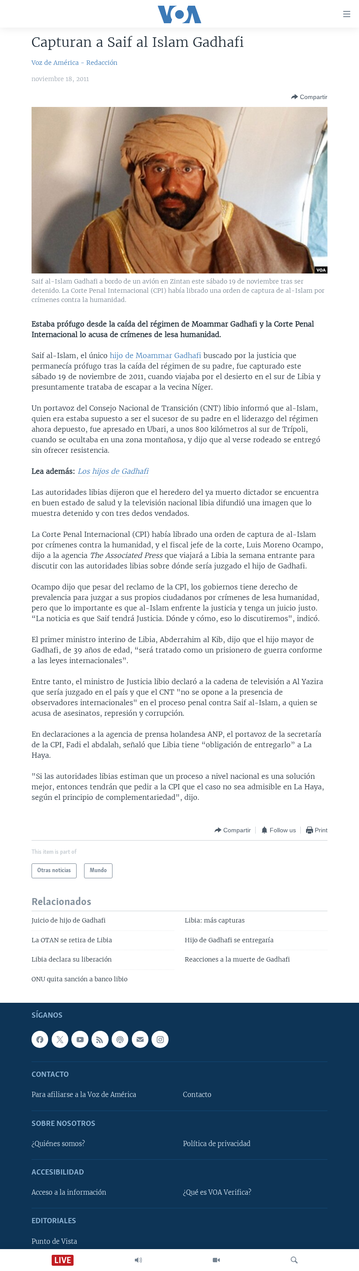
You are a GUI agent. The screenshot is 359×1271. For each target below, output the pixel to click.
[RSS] (100, 1039)
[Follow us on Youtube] (79, 1039)
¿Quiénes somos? (58, 1144)
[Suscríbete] (140, 1039)
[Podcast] (120, 1039)
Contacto (197, 1095)
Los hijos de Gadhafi (112, 471)
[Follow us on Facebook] (40, 1039)
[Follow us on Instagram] (159, 1039)
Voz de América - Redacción (74, 63)
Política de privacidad (216, 1144)
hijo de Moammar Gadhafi (154, 355)
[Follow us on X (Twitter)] (60, 1039)
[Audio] (138, 1260)
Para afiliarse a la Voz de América (84, 1095)
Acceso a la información (69, 1192)
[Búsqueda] (294, 1260)
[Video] (216, 1260)
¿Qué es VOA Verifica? (217, 1192)
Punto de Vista (54, 1242)
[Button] (309, 97)
